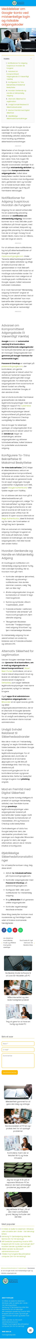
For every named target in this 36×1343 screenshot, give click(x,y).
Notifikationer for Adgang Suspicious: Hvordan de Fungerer (17, 65)
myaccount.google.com (12, 256)
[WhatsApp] (20, 930)
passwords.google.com (12, 366)
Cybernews (26, 405)
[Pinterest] (15, 930)
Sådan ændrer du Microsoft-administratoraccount (12, 1321)
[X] (9, 930)
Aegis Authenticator (10, 518)
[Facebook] (4, 930)
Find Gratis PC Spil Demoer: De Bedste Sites (26, 942)
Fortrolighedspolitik (9, 1335)
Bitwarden (6, 702)
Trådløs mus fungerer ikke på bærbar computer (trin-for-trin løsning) (15, 1325)
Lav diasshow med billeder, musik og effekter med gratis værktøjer (9, 942)
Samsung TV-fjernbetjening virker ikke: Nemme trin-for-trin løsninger (15, 1308)
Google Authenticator (18, 487)
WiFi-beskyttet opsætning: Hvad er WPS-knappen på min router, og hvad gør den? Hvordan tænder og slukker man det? (18, 1244)
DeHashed (6, 682)
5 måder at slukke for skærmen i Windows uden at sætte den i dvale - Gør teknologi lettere (18, 1231)
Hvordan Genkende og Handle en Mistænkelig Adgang (16, 93)
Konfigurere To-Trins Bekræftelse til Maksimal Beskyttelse (16, 84)
